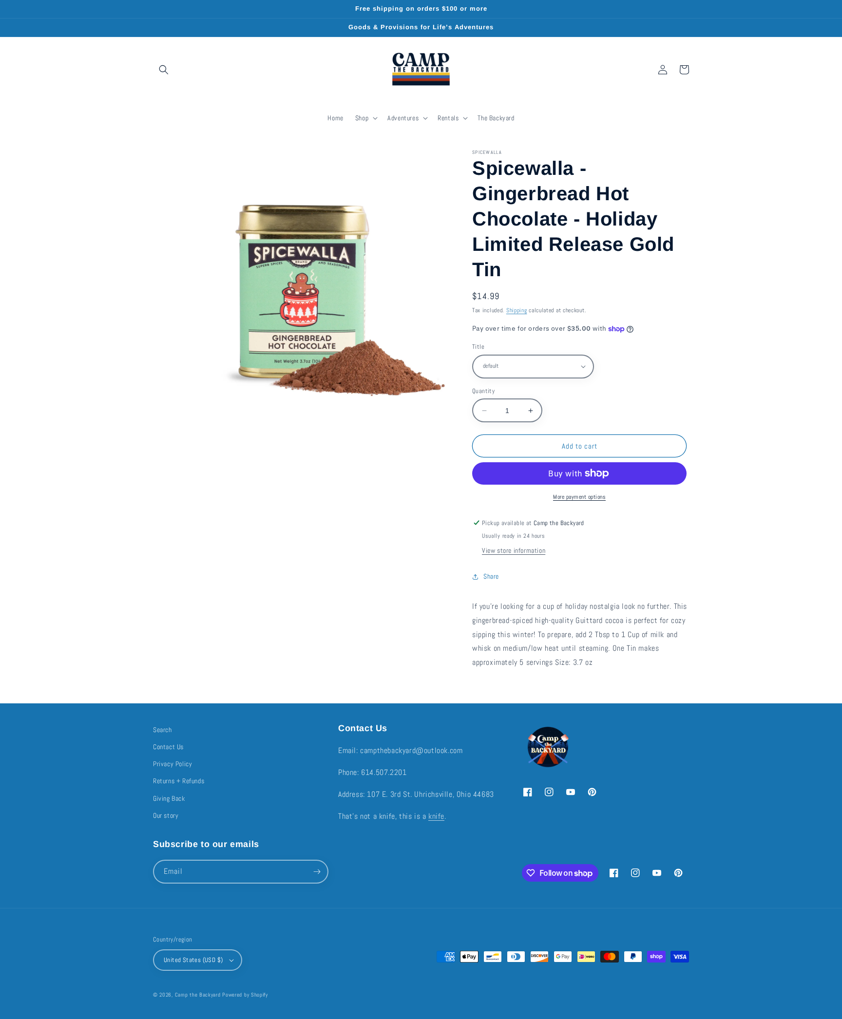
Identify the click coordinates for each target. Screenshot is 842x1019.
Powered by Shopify (245, 994)
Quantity (483, 391)
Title (478, 346)
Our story (165, 815)
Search (162, 729)
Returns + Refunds (178, 780)
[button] (163, 69)
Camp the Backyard (198, 994)
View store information (513, 550)
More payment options (579, 497)
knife (436, 816)
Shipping (516, 310)
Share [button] (491, 576)
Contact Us (168, 746)
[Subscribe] (316, 872)
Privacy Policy (172, 763)
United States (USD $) (193, 960)
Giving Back (169, 798)
